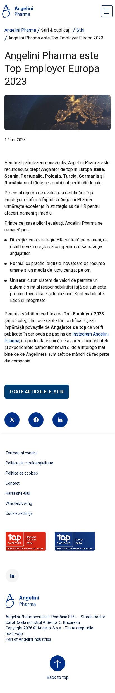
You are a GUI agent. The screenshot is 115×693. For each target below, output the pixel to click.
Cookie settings (19, 513)
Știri (80, 30)
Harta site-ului (18, 493)
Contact (13, 483)
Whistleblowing (19, 503)
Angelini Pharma (20, 30)
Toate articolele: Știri (36, 391)
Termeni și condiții (21, 453)
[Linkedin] (60, 419)
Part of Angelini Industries (28, 639)
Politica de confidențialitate (29, 463)
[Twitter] (12, 419)
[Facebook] (36, 419)
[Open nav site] (107, 11)
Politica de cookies (22, 473)
